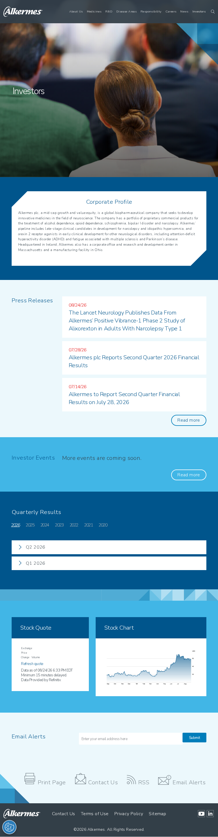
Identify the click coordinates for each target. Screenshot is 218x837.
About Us (76, 11)
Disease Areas (126, 11)
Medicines (94, 11)
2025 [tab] (30, 525)
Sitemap (157, 814)
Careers (171, 11)
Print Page (52, 782)
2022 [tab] (74, 525)
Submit (194, 737)
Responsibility (151, 11)
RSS (144, 782)
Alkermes (96, 829)
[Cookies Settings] (9, 827)
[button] (211, 11)
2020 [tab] (102, 525)
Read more (188, 420)
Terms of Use (95, 814)
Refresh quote (32, 663)
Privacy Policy (128, 814)
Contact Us (103, 782)
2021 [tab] (88, 525)
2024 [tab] (44, 525)
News (184, 11)
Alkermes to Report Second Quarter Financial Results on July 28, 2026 (124, 398)
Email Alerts (189, 782)
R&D (108, 11)
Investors (199, 11)
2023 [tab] (59, 525)
